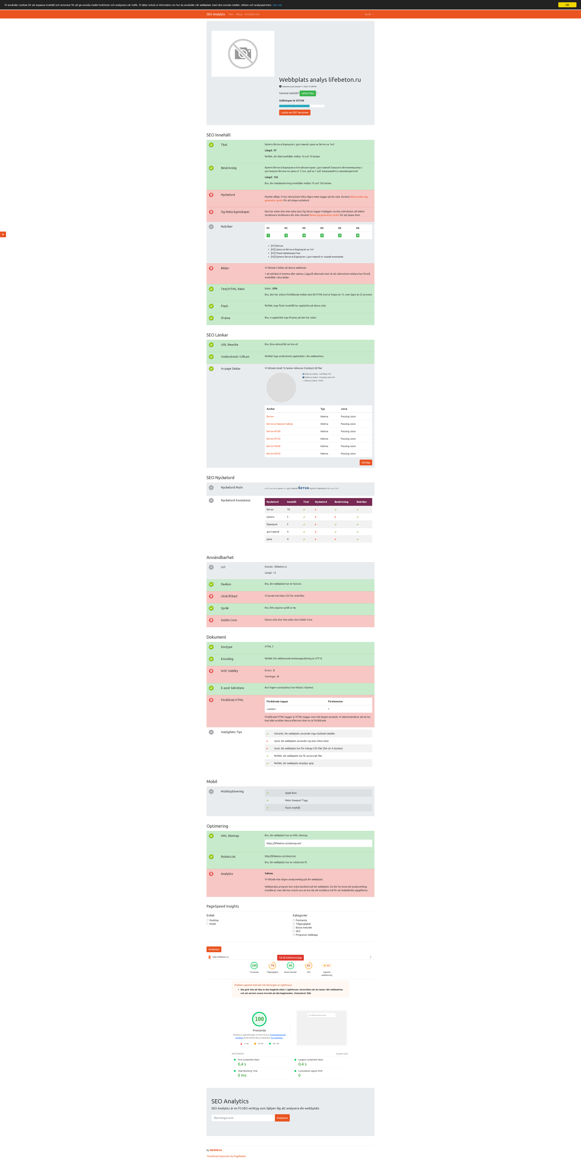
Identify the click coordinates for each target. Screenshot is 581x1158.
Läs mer (277, 5)
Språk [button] (368, 14)
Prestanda (301, 920)
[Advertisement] (324, 53)
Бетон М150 (273, 438)
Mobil (213, 924)
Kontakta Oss (252, 14)
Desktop (214, 920)
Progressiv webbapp (307, 934)
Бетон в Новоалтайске (280, 423)
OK (567, 5)
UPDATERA (308, 93)
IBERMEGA (216, 1150)
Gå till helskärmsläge (290, 957)
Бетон (270, 416)
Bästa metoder (304, 927)
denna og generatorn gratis (324, 215)
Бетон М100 (273, 431)
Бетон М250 (273, 453)
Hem (231, 14)
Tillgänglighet (303, 924)
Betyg (239, 14)
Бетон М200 (273, 446)
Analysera (213, 949)
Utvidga (366, 462)
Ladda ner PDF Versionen (295, 112)
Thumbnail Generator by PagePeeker (226, 1156)
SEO (298, 931)
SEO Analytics (216, 14)
